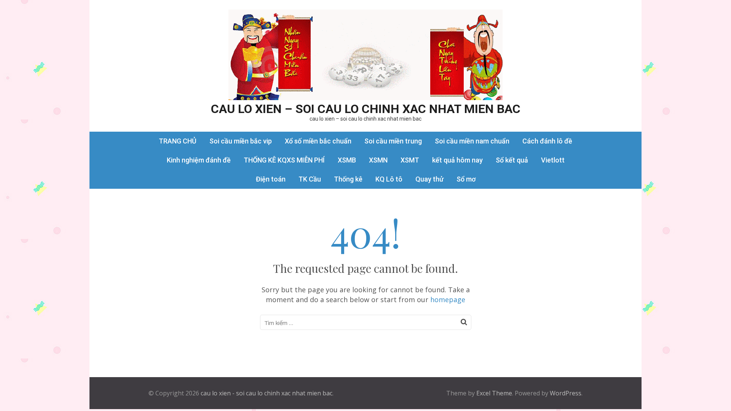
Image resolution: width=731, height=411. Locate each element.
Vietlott (553, 160)
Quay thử (429, 179)
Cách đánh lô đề (547, 141)
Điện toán (271, 179)
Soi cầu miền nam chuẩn (472, 141)
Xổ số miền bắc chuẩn (318, 141)
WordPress (565, 393)
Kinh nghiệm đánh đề (199, 160)
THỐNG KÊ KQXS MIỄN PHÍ (284, 160)
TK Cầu (309, 179)
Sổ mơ (466, 179)
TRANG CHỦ (177, 141)
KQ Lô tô (388, 179)
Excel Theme (494, 393)
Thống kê (348, 179)
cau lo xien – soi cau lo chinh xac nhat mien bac (365, 109)
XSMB (347, 160)
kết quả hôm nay (457, 160)
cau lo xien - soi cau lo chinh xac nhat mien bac (266, 393)
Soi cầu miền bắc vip (240, 141)
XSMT (410, 160)
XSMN (378, 160)
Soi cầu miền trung (393, 141)
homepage (447, 299)
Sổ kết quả (512, 160)
